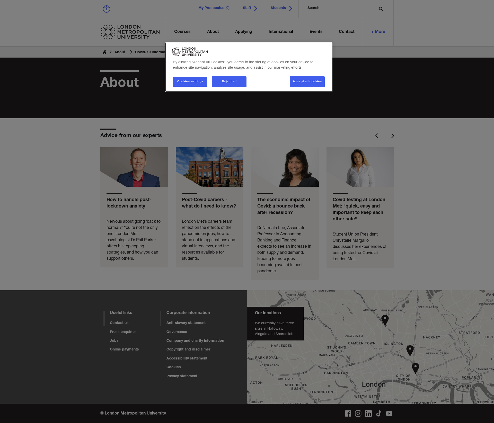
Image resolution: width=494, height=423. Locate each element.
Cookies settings (190, 81)
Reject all (229, 81)
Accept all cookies (307, 81)
